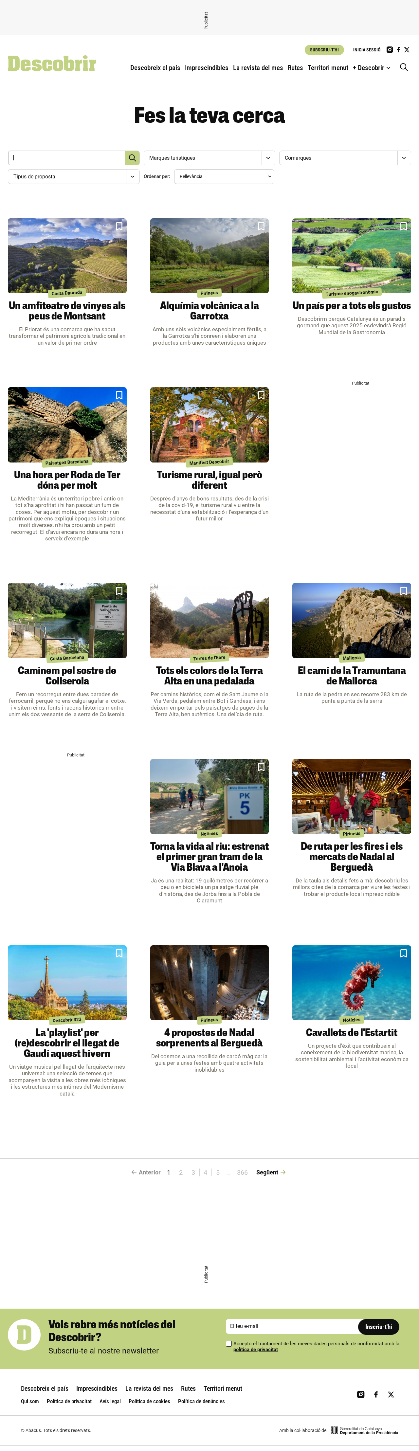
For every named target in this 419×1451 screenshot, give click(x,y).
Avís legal (110, 1401)
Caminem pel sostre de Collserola (67, 676)
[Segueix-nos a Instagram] (390, 49)
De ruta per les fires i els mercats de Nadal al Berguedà (352, 857)
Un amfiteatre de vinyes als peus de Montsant (67, 311)
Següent (267, 1172)
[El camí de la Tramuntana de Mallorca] (351, 620)
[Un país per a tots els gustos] (351, 256)
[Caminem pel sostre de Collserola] (67, 620)
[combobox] (208, 158)
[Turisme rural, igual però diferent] (209, 425)
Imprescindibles (206, 67)
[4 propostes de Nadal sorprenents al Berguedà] (209, 983)
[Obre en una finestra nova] (364, 1430)
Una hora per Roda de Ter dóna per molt (67, 480)
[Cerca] (405, 67)
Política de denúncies (201, 1401)
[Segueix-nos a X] (407, 49)
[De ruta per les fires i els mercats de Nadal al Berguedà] (351, 796)
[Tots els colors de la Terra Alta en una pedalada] (209, 620)
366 (242, 1172)
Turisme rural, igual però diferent (209, 480)
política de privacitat (255, 1349)
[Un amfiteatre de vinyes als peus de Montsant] (67, 256)
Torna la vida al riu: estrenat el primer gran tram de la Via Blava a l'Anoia (209, 857)
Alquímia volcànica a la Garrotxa (209, 311)
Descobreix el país (155, 67)
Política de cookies (149, 1401)
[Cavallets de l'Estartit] (351, 983)
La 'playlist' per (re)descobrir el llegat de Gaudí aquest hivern (67, 1044)
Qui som (30, 1401)
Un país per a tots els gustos (352, 306)
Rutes (295, 67)
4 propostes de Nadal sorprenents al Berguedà (209, 1038)
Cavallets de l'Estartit (351, 1033)
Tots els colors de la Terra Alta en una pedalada (209, 676)
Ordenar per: (157, 176)
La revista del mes (258, 67)
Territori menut (328, 67)
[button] (119, 226)
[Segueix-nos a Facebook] (398, 49)
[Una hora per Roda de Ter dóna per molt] (67, 425)
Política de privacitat (69, 1401)
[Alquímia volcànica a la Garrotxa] (209, 256)
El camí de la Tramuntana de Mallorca (352, 676)
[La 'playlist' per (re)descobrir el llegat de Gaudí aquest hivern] (67, 983)
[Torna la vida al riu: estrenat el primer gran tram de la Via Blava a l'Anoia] (209, 796)
